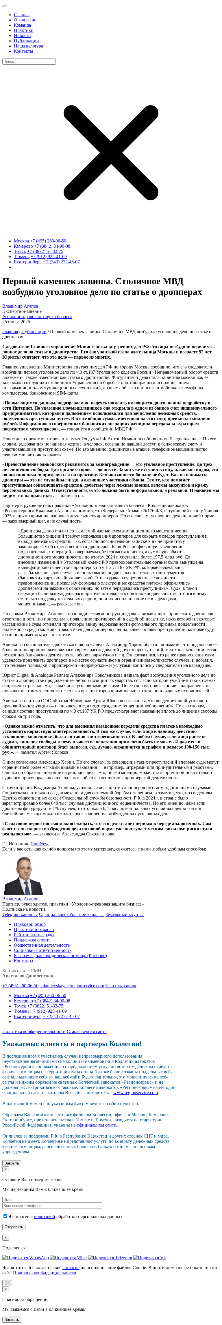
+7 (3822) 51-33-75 (45, 251)
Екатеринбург (27, 261)
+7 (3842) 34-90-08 (52, 246)
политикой (44, 1216)
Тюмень (21, 256)
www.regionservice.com (135, 1092)
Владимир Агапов (20, 306)
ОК (7, 1283)
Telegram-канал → (20, 914)
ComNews (40, 843)
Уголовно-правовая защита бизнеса (37, 316)
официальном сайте (96, 1125)
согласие (70, 1267)
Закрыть (12, 1163)
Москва (21, 240)
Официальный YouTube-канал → (71, 914)
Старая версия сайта (87, 1031)
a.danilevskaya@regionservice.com (72, 985)
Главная (10, 331)
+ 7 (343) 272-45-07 (61, 261)
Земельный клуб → (125, 914)
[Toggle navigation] (4, 6)
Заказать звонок (120, 985)
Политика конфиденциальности (34, 1031)
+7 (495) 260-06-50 (48, 240)
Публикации (34, 331)
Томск (20, 251)
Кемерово (23, 246)
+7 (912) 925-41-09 (49, 256)
